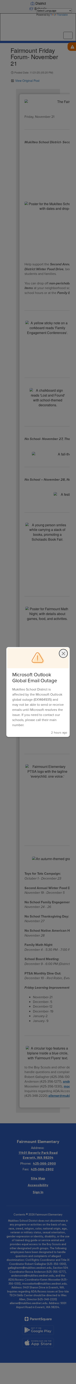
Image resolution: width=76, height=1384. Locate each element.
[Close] (63, 653)
